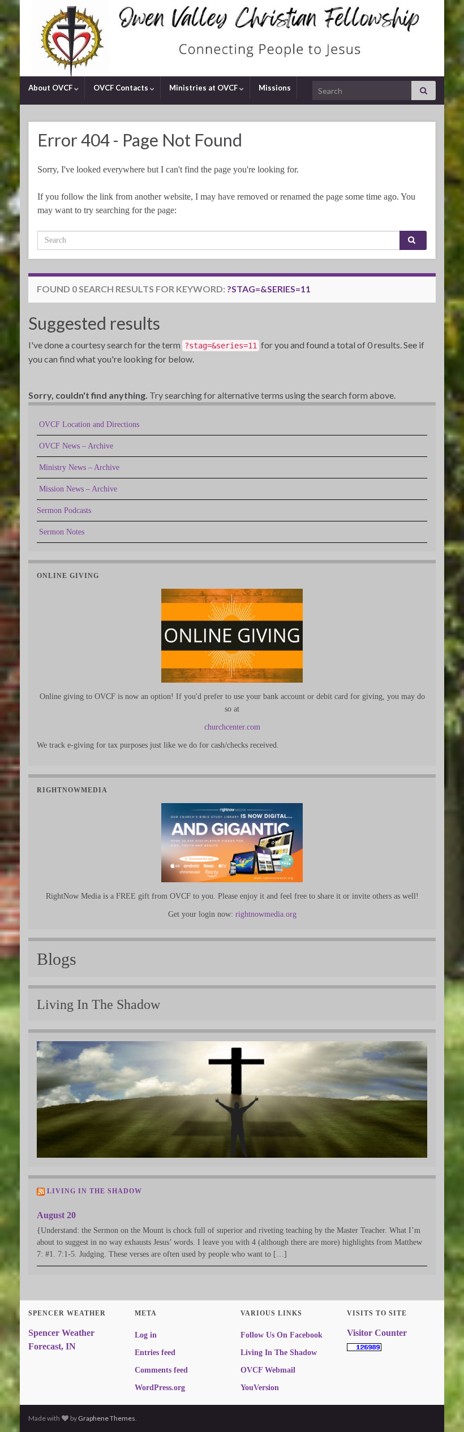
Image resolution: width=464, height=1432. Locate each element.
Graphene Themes (106, 1418)
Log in (146, 1335)
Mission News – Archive (77, 489)
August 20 (56, 1215)
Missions (274, 87)
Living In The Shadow (94, 1191)
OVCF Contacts (121, 87)
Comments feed (161, 1370)
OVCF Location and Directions (88, 424)
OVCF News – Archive (75, 446)
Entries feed (155, 1352)
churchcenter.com (232, 727)
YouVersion (259, 1387)
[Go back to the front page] (232, 38)
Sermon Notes (60, 532)
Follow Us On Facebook (281, 1335)
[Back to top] (438, 1406)
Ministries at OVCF (203, 87)
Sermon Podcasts (64, 510)
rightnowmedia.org (266, 914)
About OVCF (50, 87)
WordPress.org (160, 1387)
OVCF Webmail (267, 1370)
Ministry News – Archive (78, 467)
